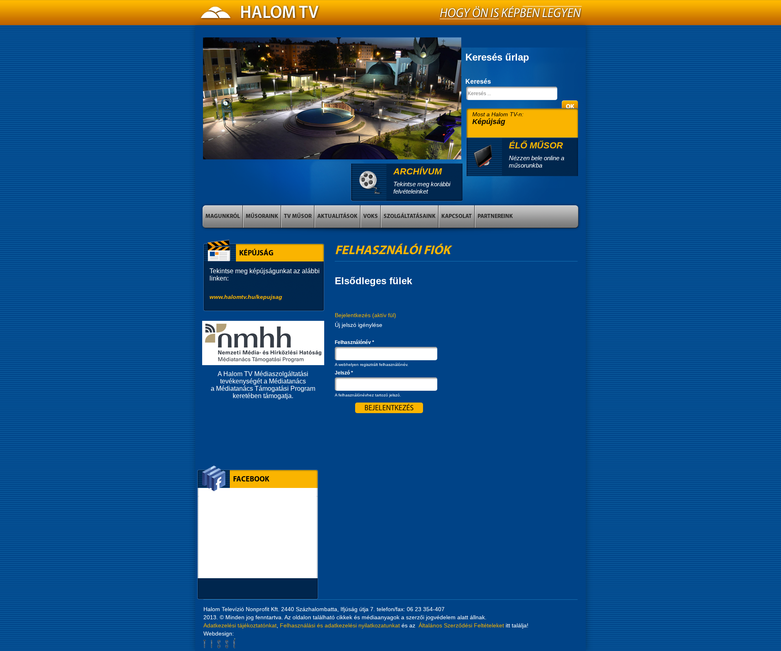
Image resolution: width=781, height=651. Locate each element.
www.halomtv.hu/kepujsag (245, 297)
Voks (370, 216)
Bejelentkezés (365, 315)
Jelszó (344, 373)
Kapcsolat (456, 216)
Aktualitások (337, 216)
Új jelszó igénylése (358, 325)
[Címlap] (260, 14)
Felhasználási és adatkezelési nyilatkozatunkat (340, 625)
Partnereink (495, 216)
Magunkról (222, 216)
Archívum (417, 171)
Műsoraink (262, 216)
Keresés (478, 81)
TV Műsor (298, 216)
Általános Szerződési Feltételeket (461, 625)
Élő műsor (536, 145)
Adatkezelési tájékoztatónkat (240, 625)
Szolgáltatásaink (410, 216)
